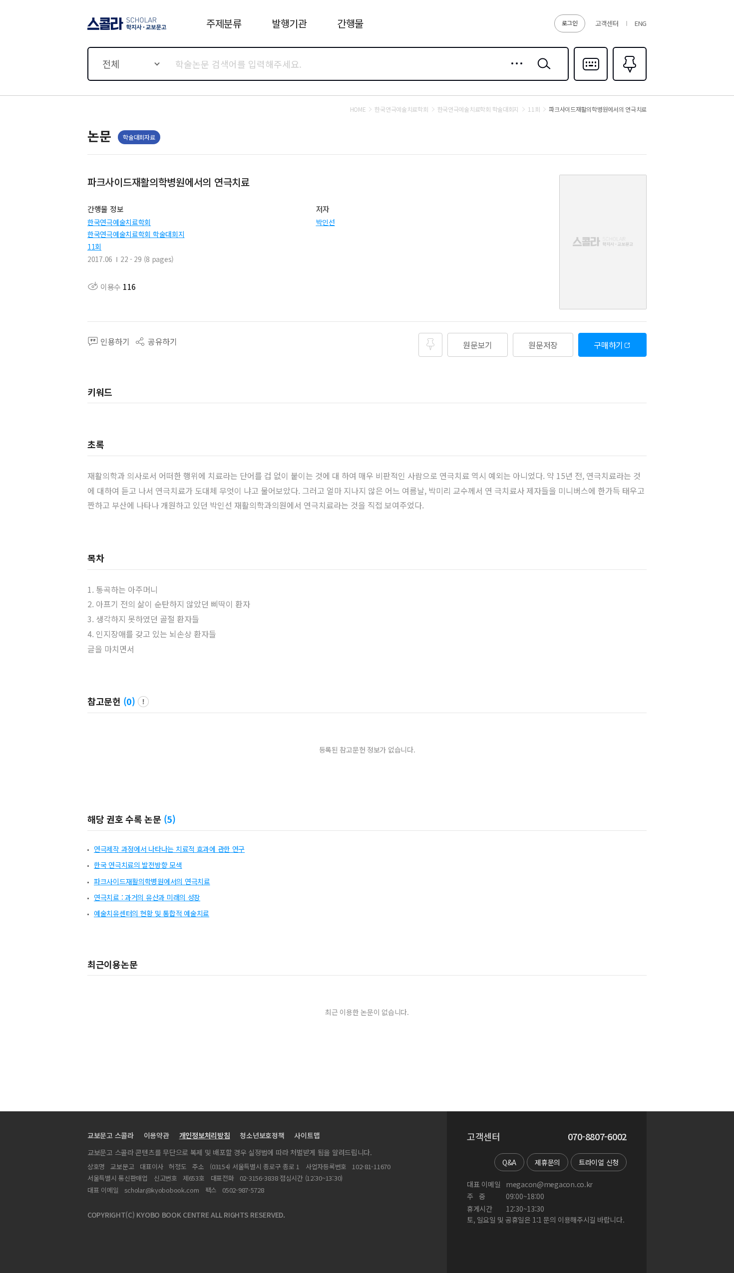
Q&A (509, 1162)
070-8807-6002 (597, 1136)
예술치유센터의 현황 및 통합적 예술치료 (151, 913)
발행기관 (289, 23)
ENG (641, 23)
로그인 (570, 22)
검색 (541, 71)
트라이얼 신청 (599, 1162)
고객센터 (607, 23)
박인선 (325, 222)
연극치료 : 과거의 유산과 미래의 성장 (147, 897)
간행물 (350, 23)
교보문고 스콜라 (110, 1135)
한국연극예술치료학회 (119, 222)
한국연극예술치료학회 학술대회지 (136, 234)
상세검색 (514, 71)
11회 (94, 247)
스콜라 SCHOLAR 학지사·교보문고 (126, 29)
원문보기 (477, 345)
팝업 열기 (143, 701)
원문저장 (543, 345)
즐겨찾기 (628, 80)
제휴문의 (547, 1162)
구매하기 (608, 345)
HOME (358, 109)
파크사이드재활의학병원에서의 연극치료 (152, 881)
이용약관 (156, 1135)
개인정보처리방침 (204, 1135)
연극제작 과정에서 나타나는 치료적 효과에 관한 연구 (169, 849)
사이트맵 (307, 1135)
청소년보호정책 (262, 1135)
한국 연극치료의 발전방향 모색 (138, 865)
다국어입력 (591, 80)
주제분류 (224, 23)
